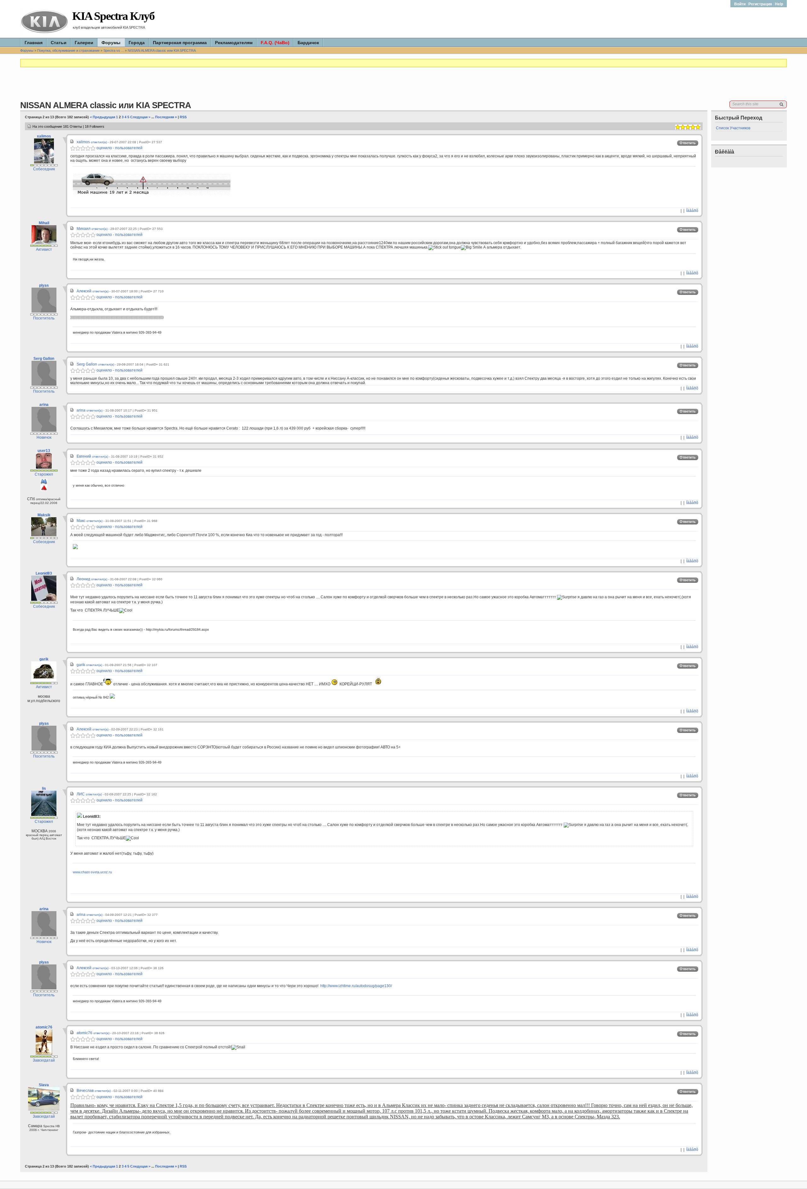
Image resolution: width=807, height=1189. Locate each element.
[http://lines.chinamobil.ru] (151, 194)
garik (44, 659)
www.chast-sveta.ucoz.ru (92, 872)
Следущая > (140, 117)
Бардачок (308, 42)
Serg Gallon (43, 358)
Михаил (83, 228)
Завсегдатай (44, 1060)
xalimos (44, 136)
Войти (740, 4)
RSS (183, 117)
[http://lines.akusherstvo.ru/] (75, 548)
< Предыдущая (102, 117)
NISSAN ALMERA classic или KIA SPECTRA (162, 50)
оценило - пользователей (119, 148)
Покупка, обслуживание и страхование (68, 50)
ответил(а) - (100, 142)
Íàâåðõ (692, 210)
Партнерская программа (180, 42)
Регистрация (760, 4)
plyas (44, 285)
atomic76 (44, 1027)
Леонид (83, 579)
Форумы (111, 42)
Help (779, 4)
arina (44, 404)
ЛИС (81, 794)
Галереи (84, 42)
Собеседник (44, 169)
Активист (44, 249)
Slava (44, 1085)
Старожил (44, 474)
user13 (44, 450)
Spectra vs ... (113, 50)
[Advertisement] (403, 86)
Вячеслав (85, 1090)
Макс (81, 520)
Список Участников (733, 128)
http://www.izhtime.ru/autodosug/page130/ (356, 986)
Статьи (59, 42)
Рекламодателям (234, 42)
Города (137, 42)
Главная (34, 42)
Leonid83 (44, 573)
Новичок (44, 437)
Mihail (44, 223)
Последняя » (166, 117)
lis (44, 788)
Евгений (84, 456)
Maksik (44, 515)
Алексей (84, 291)
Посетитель (44, 318)
